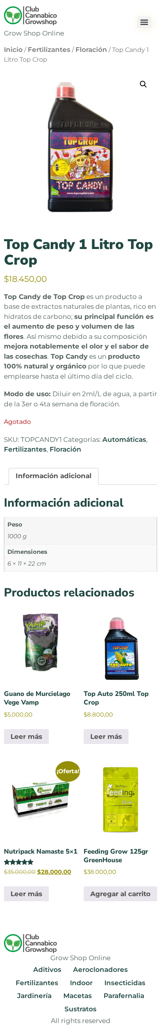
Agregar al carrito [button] (120, 894)
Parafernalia (124, 996)
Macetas (77, 996)
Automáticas (124, 439)
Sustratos (80, 1009)
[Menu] (144, 22)
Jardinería (34, 996)
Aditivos (47, 969)
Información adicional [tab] (53, 476)
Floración (91, 49)
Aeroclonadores (100, 969)
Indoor (81, 983)
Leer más (26, 736)
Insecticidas (124, 983)
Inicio (13, 49)
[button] (143, 84)
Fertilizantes (49, 49)
